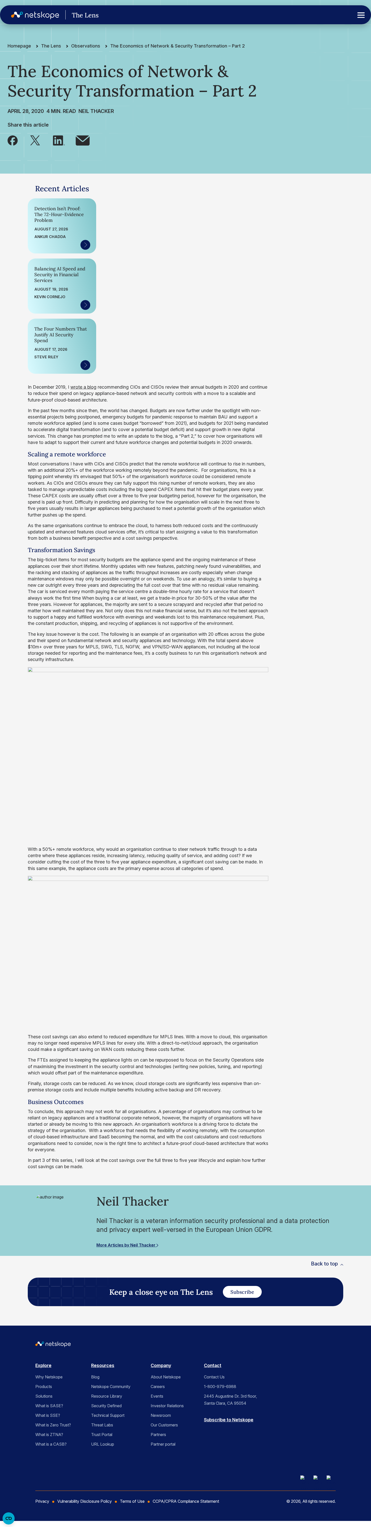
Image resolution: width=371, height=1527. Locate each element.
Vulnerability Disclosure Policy (84, 1501)
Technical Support (107, 1415)
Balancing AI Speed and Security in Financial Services (59, 274)
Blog (95, 1376)
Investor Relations (167, 1405)
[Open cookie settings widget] (9, 1518)
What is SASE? (49, 1405)
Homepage (19, 46)
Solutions (43, 1396)
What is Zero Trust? (53, 1424)
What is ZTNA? (49, 1434)
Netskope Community (110, 1386)
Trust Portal (101, 1434)
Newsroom (161, 1415)
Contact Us (214, 1376)
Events (157, 1396)
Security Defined (106, 1405)
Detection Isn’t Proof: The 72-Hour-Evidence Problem (59, 214)
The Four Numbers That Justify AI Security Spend (60, 334)
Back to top (324, 1264)
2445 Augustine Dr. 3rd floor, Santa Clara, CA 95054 (230, 1400)
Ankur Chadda (50, 236)
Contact (212, 1365)
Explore (43, 1365)
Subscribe (242, 1292)
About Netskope (166, 1376)
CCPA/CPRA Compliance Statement (186, 1501)
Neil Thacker (96, 111)
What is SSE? (47, 1415)
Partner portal (163, 1444)
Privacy (42, 1501)
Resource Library (106, 1396)
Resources (102, 1365)
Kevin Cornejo (49, 297)
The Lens (51, 46)
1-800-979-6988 (220, 1386)
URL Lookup (102, 1444)
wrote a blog (83, 387)
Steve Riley (46, 357)
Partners (158, 1434)
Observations (85, 46)
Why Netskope (49, 1376)
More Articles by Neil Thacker (126, 1245)
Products (43, 1386)
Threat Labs (102, 1424)
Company (161, 1365)
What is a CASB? (51, 1444)
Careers (158, 1386)
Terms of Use (132, 1501)
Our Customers (164, 1424)
